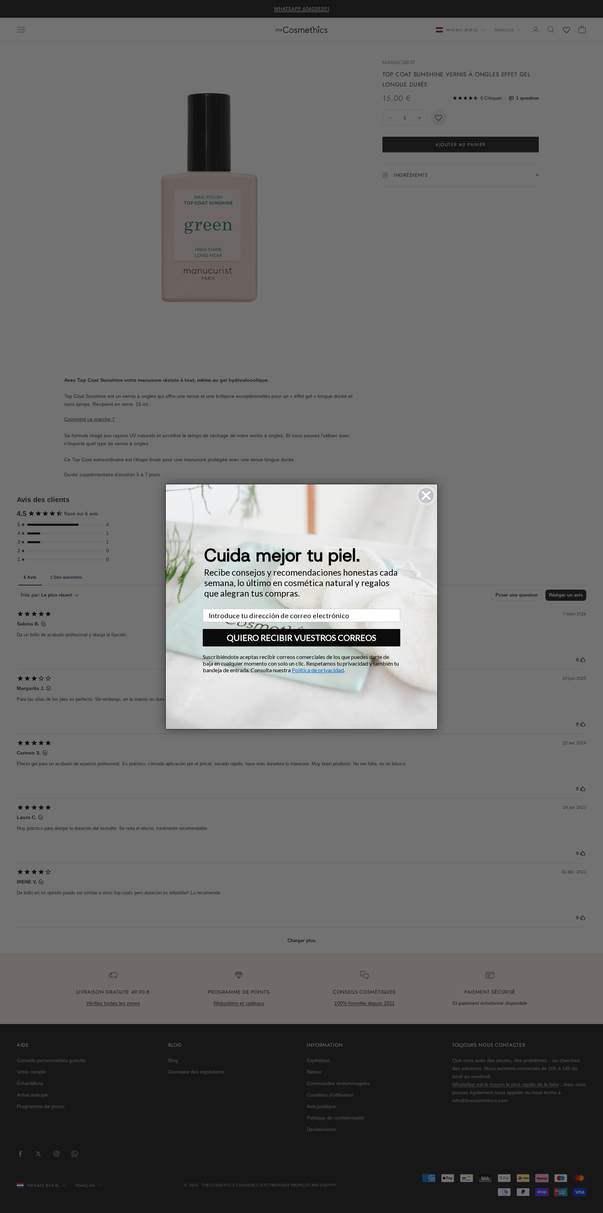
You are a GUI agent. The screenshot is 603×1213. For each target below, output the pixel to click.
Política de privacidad (318, 670)
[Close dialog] (426, 495)
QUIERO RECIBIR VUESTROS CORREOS (301, 637)
